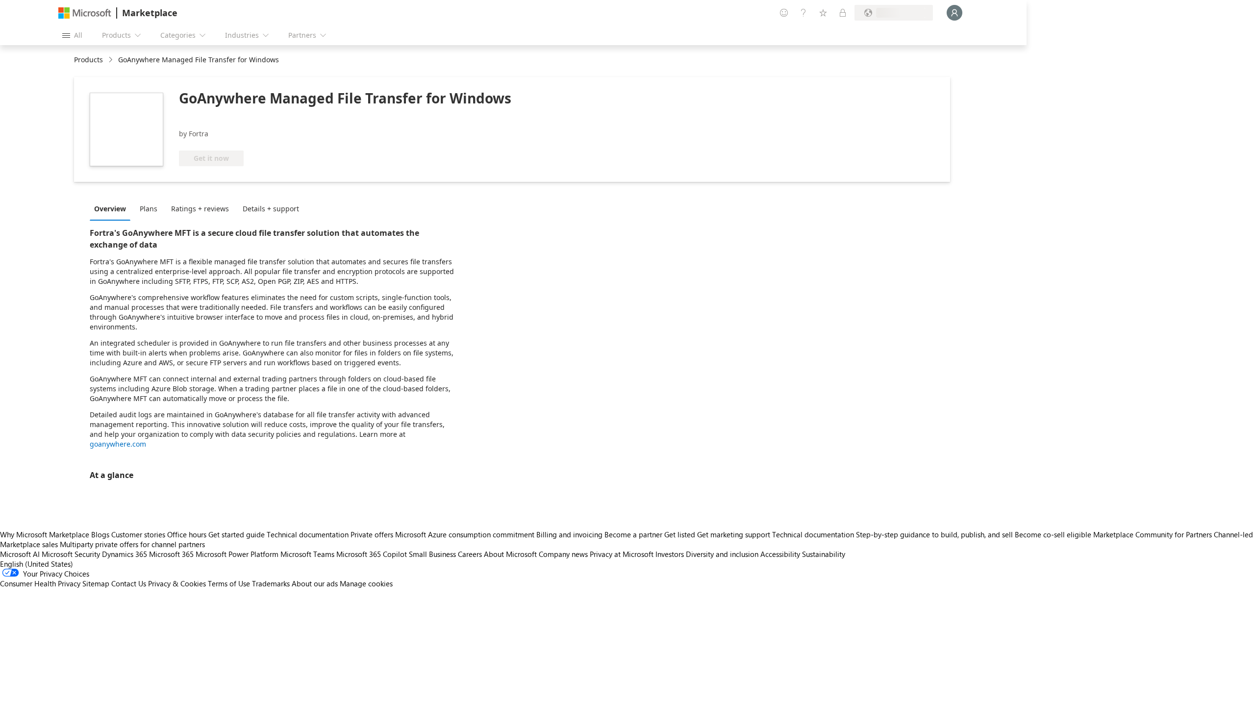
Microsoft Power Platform (237, 554)
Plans (148, 208)
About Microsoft (510, 554)
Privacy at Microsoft (621, 554)
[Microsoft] (84, 13)
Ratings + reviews (200, 208)
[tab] (112, 208)
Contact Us (128, 583)
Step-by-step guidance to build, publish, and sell (934, 534)
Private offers (372, 534)
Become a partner (633, 534)
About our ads (315, 583)
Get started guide (236, 534)
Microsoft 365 (171, 554)
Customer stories (138, 534)
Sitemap (95, 583)
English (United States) (36, 564)
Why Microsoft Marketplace (44, 534)
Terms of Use (229, 583)
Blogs (100, 534)
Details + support (271, 208)
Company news (563, 554)
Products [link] (88, 59)
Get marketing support (733, 534)
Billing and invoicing (569, 534)
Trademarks (271, 583)
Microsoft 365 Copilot (371, 554)
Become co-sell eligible (1053, 534)
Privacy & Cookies (177, 583)
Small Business (432, 554)
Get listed (679, 534)
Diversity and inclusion (722, 554)
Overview (110, 208)
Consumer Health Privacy (40, 583)
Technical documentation (308, 534)
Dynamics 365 (124, 554)
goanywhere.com (118, 444)
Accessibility (780, 554)
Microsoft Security (71, 554)
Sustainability (823, 554)
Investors (669, 554)
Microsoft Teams (307, 554)
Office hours (186, 534)
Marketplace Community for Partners (1152, 534)
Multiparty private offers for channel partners (132, 544)
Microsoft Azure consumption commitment (465, 534)
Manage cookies (366, 583)
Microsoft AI (20, 554)
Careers (470, 554)
